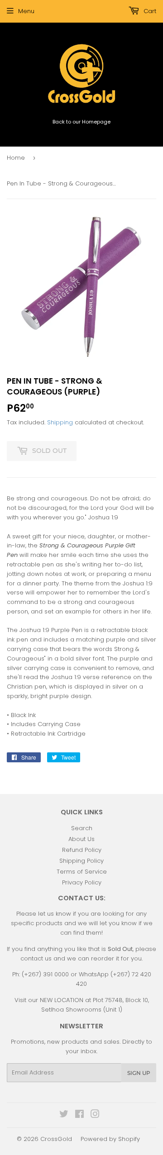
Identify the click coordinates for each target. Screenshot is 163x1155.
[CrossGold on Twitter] (63, 1115)
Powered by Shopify (110, 1139)
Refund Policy (81, 850)
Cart (149, 11)
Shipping (60, 422)
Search (81, 828)
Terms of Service (82, 871)
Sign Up (138, 1072)
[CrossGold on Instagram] (95, 1115)
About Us (81, 839)
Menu (26, 11)
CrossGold (56, 1139)
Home (16, 157)
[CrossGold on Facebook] (79, 1115)
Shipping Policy (81, 860)
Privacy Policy (81, 882)
